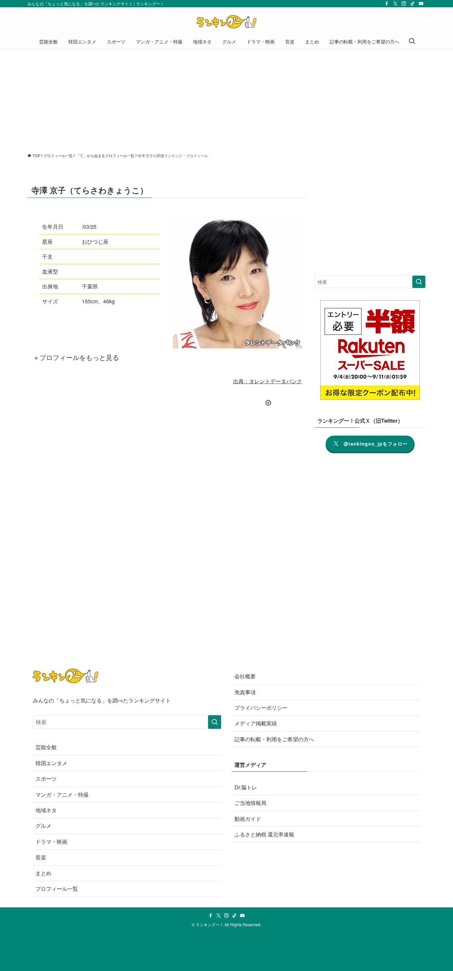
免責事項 (245, 692)
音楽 (40, 857)
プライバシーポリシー (261, 707)
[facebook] (386, 3)
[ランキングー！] (226, 22)
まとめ (43, 873)
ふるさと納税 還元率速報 (264, 834)
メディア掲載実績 (255, 723)
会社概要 (245, 676)
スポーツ (46, 778)
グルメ (43, 825)
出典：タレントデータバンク (267, 381)
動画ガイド (247, 818)
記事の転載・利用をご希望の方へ (274, 739)
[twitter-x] (395, 3)
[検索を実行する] (418, 281)
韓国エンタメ (51, 763)
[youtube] (421, 3)
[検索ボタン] (412, 41)
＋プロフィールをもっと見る (76, 357)
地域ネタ (46, 810)
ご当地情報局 (250, 803)
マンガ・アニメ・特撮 (62, 794)
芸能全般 (46, 747)
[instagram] (404, 3)
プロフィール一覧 (56, 888)
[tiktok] (412, 3)
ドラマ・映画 (51, 841)
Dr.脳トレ (245, 787)
